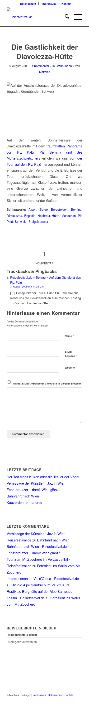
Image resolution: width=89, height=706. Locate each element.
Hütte (55, 215)
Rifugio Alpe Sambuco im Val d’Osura (40, 584)
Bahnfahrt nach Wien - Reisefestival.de (37, 546)
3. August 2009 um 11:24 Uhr (27, 286)
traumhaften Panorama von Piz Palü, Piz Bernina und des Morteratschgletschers (44, 152)
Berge (44, 209)
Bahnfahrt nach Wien (23, 495)
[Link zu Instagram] (78, 700)
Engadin (29, 215)
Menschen (68, 215)
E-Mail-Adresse (71, 354)
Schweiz (21, 221)
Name (69, 335)
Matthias (44, 72)
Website (70, 367)
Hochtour (43, 215)
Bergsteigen (59, 209)
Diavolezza (14, 215)
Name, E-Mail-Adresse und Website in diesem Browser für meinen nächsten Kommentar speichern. (47, 385)
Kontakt (66, 3)
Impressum (49, 3)
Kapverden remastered (24, 502)
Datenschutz (28, 3)
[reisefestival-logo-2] (37, 16)
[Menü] (75, 16)
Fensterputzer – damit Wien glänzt (33, 489)
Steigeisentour (38, 221)
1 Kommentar (40, 66)
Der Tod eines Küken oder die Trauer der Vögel (43, 476)
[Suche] (64, 16)
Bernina (76, 209)
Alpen (32, 209)
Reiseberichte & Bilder (22, 635)
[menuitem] (28, 3)
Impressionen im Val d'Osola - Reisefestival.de (43, 578)
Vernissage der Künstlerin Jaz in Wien (36, 483)
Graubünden (64, 66)
